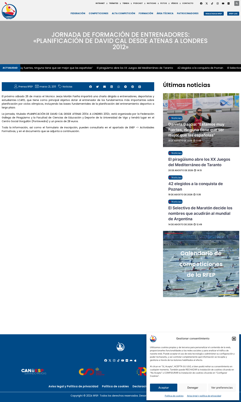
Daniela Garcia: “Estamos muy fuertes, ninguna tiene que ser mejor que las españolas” (196, 130)
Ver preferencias (222, 387)
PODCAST (138, 3)
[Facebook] (201, 3)
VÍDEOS (174, 3)
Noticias (67, 86)
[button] (234, 338)
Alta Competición (123, 13)
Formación (146, 13)
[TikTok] (212, 3)
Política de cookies (174, 395)
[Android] (131, 360)
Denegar (192, 387)
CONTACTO (187, 3)
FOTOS (163, 3)
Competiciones (98, 13)
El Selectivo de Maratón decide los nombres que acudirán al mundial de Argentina (200, 213)
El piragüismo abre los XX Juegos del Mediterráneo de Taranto (132, 68)
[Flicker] (228, 3)
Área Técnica (165, 13)
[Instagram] (217, 3)
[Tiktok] (118, 360)
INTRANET (100, 3)
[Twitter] (206, 3)
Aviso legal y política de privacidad (204, 395)
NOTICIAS (151, 3)
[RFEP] (9, 10)
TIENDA (125, 3)
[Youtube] (223, 3)
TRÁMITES (113, 3)
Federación (78, 13)
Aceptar (163, 387)
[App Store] (135, 360)
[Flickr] (126, 360)
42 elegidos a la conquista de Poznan (197, 68)
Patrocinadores (187, 13)
